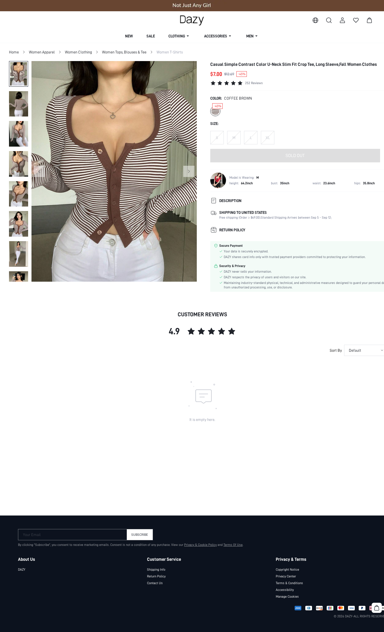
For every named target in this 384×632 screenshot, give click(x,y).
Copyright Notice (287, 570)
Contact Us (155, 583)
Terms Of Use (233, 545)
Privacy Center (286, 576)
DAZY (21, 570)
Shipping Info (156, 570)
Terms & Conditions (289, 583)
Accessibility (285, 590)
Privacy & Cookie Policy (200, 545)
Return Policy (156, 576)
